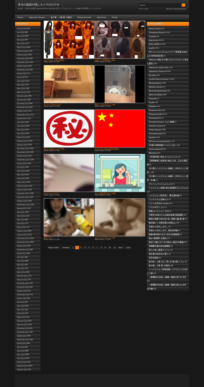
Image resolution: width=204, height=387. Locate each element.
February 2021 (22, 276)
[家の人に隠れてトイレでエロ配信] (69, 129)
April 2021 (21, 268)
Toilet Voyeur (155, 129)
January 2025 (22, 100)
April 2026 (21, 43)
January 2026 (22, 55)
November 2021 (23, 242)
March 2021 (21, 272)
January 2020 (22, 325)
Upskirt (152, 137)
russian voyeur (156, 126)
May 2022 (20, 220)
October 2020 (22, 291)
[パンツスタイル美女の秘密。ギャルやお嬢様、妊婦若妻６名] (69, 40)
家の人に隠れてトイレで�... (54, 149)
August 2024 (22, 118)
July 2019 (20, 347)
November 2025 (23, 62)
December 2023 (23, 148)
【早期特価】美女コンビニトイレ (163, 157)
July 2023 (20, 167)
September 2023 (23, 160)
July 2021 (20, 257)
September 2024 (23, 115)
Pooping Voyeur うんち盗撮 (161, 122)
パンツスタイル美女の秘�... (54, 60)
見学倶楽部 (153, 258)
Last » (128, 248)
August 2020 (22, 298)
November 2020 (23, 287)
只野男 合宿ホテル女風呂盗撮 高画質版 (166, 215)
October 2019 (22, 336)
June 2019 (21, 351)
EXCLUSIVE (154, 44)
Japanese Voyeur (37, 17)
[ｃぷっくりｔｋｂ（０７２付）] (120, 217)
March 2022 (21, 227)
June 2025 (21, 81)
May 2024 (20, 130)
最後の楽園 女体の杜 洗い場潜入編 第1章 (167, 219)
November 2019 (23, 332)
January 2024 (22, 145)
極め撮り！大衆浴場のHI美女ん (162, 223)
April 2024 (21, 133)
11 (115, 248)
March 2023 (21, 182)
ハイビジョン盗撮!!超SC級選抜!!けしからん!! (169, 188)
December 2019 (23, 328)
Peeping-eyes (155, 110)
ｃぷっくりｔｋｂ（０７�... (105, 238)
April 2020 (21, 313)
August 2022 (22, 208)
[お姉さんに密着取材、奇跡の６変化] (120, 40)
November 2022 (23, 197)
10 (110, 248)
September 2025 (23, 70)
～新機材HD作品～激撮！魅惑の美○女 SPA (167, 277)
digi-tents (101, 17)
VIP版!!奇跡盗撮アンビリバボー (163, 145)
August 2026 (22, 28)
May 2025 (20, 85)
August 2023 (22, 163)
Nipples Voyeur (156, 87)
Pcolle (115, 17)
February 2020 (22, 321)
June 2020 (21, 306)
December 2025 (23, 58)
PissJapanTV (155, 118)
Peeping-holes (84, 17)
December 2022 (23, 193)
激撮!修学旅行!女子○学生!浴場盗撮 (164, 234)
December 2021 (23, 238)
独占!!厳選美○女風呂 (158, 238)
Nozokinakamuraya (158, 91)
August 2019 (22, 343)
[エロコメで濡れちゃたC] (69, 84)
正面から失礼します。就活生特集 (163, 230)
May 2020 (20, 310)
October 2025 (22, 66)
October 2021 (22, 246)
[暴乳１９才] (69, 217)
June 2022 (21, 216)
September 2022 (23, 205)
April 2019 (21, 358)
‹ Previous (66, 248)
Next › (121, 248)
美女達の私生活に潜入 (158, 254)
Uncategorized (156, 133)
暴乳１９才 (48, 237)
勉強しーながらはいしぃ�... (105, 104)
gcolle (152, 48)
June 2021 (21, 261)
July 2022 (20, 212)
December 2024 (23, 103)
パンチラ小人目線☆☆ (158, 199)
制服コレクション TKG (159, 211)
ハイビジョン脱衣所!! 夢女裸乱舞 (164, 195)
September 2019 (23, 339)
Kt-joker (152, 75)
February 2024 (22, 141)
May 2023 (20, 175)
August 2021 (22, 253)
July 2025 (20, 77)
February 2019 (22, 366)
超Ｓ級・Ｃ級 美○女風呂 (61, 17)
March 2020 (21, 317)
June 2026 (21, 36)
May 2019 (20, 354)
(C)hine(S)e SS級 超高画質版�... (107, 149)
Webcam (153, 153)
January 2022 (22, 235)
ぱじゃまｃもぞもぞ (51, 193)
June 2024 (21, 126)
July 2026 (20, 32)
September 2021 (23, 250)
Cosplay (153, 36)
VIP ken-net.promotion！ (160, 141)
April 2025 (21, 88)
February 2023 (22, 186)
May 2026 (20, 40)
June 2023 (21, 171)
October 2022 (22, 201)
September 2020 (23, 295)
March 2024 (21, 137)
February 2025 (22, 96)
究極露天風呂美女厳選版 (159, 246)
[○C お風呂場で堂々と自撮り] (120, 173)
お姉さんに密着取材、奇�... (105, 60)
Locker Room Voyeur (158, 79)
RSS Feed (169, 8)
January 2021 (22, 280)
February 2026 (22, 51)
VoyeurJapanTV (156, 149)
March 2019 (21, 362)
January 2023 (22, 190)
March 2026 (21, 47)
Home (20, 17)
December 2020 (23, 283)
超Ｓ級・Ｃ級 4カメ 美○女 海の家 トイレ (166, 261)
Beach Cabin (155, 28)
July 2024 (20, 122)
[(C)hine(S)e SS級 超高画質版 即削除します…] (120, 129)
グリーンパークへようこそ (160, 184)
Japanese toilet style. (159, 67)
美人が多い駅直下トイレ (159, 250)
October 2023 (22, 156)
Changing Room (156, 32)
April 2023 (21, 178)
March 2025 (21, 92)
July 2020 (20, 302)
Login (146, 8)
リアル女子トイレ (156, 207)
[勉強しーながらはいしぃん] (120, 84)
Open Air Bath (155, 94)
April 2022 (21, 223)
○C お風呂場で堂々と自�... (105, 193)
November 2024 (23, 107)
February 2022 (22, 231)
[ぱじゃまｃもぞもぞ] (69, 173)
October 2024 (22, 111)
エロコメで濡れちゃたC (53, 104)
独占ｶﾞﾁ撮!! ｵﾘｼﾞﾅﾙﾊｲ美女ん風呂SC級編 (166, 242)
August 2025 (22, 73)
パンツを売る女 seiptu (159, 203)
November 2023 (23, 152)
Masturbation (155, 83)
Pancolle (153, 98)
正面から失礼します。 (158, 226)
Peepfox (153, 106)
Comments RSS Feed (179, 8)
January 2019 (22, 369)
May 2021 (20, 265)
